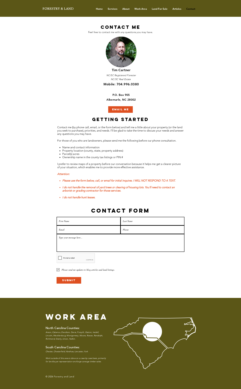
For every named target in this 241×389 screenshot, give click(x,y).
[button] (112, 9)
